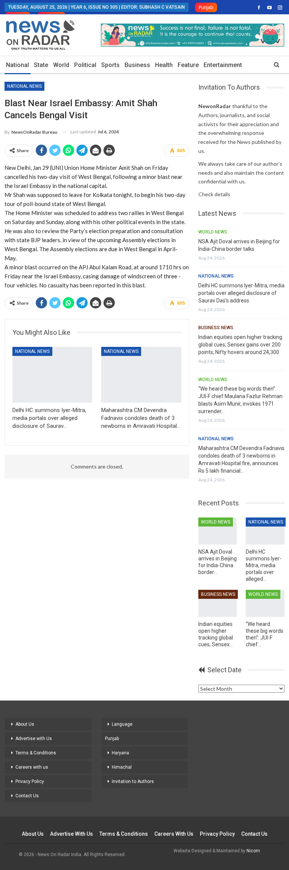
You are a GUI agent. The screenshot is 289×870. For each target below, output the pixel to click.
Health (164, 65)
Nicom (253, 850)
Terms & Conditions (35, 753)
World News (212, 232)
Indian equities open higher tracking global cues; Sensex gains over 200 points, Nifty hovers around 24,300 (240, 344)
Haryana (120, 753)
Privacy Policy (29, 781)
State (41, 65)
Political (85, 65)
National (17, 65)
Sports (110, 65)
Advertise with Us (33, 738)
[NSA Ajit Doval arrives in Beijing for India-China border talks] (217, 531)
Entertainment (223, 65)
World (61, 65)
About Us (24, 724)
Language (122, 724)
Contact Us (27, 795)
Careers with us (31, 767)
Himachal (122, 767)
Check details (214, 194)
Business (137, 65)
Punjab (206, 7)
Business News (215, 327)
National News (24, 86)
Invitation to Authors (133, 781)
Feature (188, 65)
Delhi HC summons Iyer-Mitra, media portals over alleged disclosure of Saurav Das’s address (241, 293)
